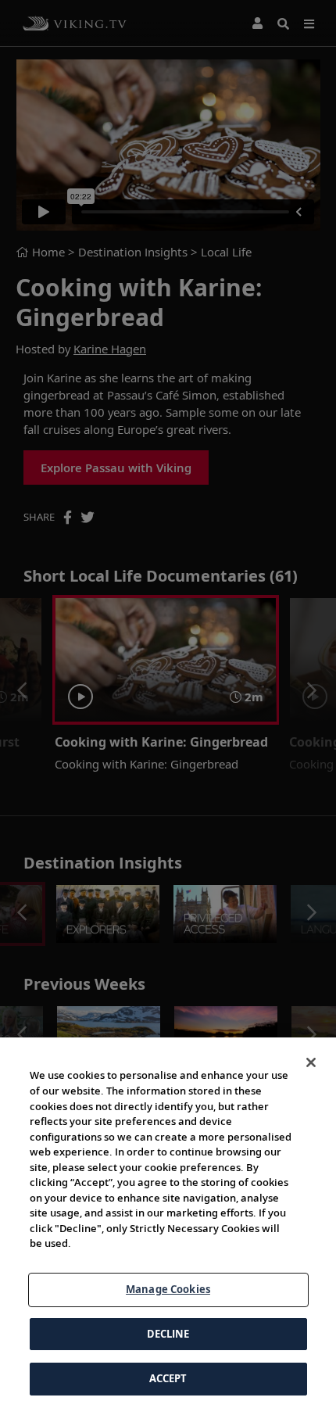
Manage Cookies (168, 1289)
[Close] (311, 1062)
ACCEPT (168, 1378)
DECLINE (168, 1334)
